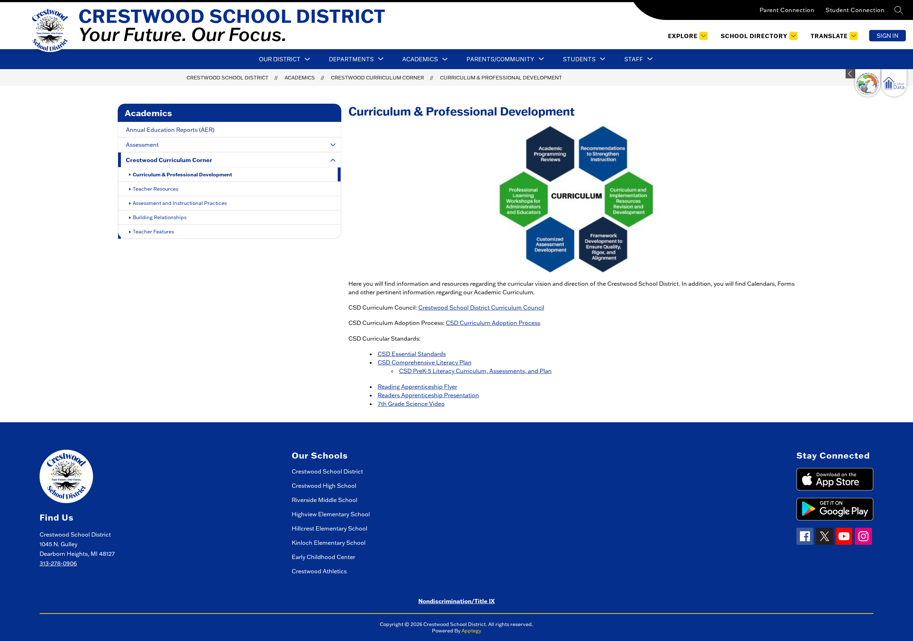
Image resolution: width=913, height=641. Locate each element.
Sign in (887, 35)
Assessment (142, 144)
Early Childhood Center (323, 556)
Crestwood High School (324, 485)
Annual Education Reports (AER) (170, 129)
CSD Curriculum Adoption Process (493, 322)
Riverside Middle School (324, 499)
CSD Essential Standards (412, 353)
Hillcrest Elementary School (329, 528)
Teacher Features (153, 231)
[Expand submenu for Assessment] (333, 145)
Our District (279, 59)
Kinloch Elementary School (329, 542)
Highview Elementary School (331, 514)
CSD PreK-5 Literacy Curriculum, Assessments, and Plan (475, 370)
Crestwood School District (228, 77)
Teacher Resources (155, 189)
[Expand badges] (850, 73)
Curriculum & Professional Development (501, 77)
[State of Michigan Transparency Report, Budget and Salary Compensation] (867, 83)
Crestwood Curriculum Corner (377, 77)
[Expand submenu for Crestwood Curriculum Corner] (333, 160)
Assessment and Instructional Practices (180, 203)
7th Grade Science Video (411, 403)
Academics (420, 59)
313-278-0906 (58, 563)
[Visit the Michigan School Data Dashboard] (894, 83)
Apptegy (471, 630)
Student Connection (855, 10)
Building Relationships (160, 217)
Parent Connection (787, 10)
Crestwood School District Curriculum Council (481, 307)
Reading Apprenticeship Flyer (417, 386)
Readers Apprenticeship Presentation (428, 395)
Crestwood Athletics (319, 571)
